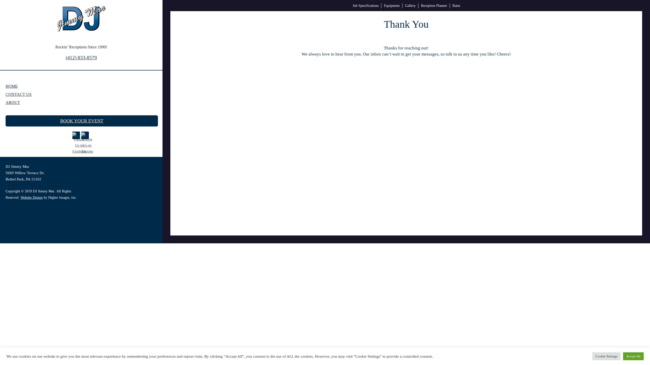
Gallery (410, 6)
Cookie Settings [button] (606, 356)
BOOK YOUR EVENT (81, 120)
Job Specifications (366, 6)
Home (12, 86)
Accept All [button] (633, 356)
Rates (456, 6)
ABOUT (13, 102)
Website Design (32, 197)
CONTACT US (18, 94)
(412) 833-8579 (81, 57)
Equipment (392, 6)
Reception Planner (434, 6)
